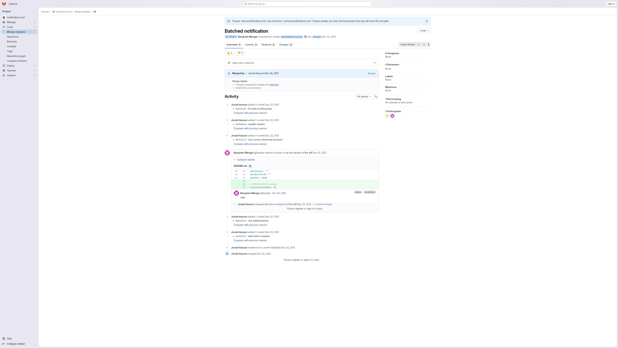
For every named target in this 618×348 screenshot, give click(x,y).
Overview (233, 44)
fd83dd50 (274, 84)
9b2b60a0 (241, 124)
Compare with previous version (250, 112)
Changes (285, 44)
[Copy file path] (250, 166)
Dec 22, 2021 (329, 36)
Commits (251, 44)
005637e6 (241, 220)
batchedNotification (292, 37)
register (299, 208)
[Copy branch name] (305, 37)
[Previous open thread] (418, 44)
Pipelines (268, 44)
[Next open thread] (424, 44)
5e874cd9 (241, 108)
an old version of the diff (299, 152)
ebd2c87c (241, 236)
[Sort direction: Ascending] (376, 96)
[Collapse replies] (234, 160)
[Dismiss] (427, 21)
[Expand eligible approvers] (375, 63)
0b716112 (241, 139)
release (317, 37)
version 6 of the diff (286, 204)
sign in (310, 208)
